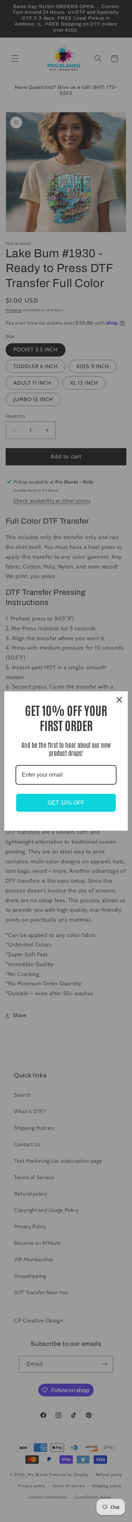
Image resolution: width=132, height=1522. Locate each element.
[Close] (119, 699)
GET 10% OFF (66, 803)
